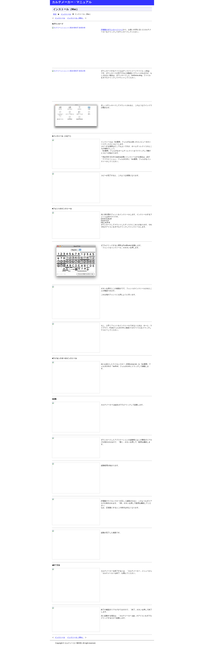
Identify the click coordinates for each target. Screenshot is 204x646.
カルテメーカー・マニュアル (72, 2)
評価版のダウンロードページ (112, 30)
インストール (66, 14)
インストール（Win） (75, 18)
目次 (55, 14)
